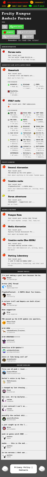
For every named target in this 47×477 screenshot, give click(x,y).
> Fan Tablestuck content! (27, 137)
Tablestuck (27, 133)
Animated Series (14, 84)
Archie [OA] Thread (30, 218)
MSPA (37, 84)
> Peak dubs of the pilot (14, 86)
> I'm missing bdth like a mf (27, 157)
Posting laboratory (18, 256)
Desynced (26, 126)
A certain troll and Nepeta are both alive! (21, 301)
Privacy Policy (22, 467)
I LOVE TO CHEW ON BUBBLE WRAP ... (21, 261)
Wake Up (13, 113)
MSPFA (25, 120)
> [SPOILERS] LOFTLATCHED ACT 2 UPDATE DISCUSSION (14, 150)
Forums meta (14, 52)
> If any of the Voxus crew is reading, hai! (27, 117)
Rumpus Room (15, 215)
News (14, 6)
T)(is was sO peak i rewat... (14, 369)
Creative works (15, 181)
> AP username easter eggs (14, 155)
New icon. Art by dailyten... (14, 397)
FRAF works (14, 101)
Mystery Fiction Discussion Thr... (21, 232)
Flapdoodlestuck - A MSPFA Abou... (21, 186)
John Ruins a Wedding (14, 126)
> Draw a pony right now (40, 130)
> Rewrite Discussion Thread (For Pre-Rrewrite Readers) (27, 130)
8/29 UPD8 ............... (13, 328)
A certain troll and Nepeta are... (21, 76)
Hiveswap (26, 84)
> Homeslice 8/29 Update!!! (40, 157)
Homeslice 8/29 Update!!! (13, 348)
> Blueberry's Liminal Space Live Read (27, 150)
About (25, 6)
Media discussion (17, 226)
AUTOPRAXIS (14, 153)
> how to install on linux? (40, 137)
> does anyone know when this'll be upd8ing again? (14, 130)
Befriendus (40, 146)
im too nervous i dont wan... (14, 452)
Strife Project (40, 133)
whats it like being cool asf (14, 357)
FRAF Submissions (29, 104)
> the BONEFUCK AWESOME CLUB (27, 124)
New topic (17, 27)
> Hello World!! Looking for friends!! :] (40, 150)
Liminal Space (27, 146)
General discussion (18, 167)
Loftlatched (14, 146)
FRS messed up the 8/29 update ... (21, 173)
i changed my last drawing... (14, 388)
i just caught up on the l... (14, 425)
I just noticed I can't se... (14, 406)
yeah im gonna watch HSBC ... (14, 434)
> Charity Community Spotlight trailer (40, 117)
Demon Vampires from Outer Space (40, 126)
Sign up (41, 6)
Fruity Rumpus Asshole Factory (18, 2)
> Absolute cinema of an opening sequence (14, 144)
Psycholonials (14, 91)
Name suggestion (9, 310)
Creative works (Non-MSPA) (21, 240)
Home (3, 22)
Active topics (28, 32)
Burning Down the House (27, 153)
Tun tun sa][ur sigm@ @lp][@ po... (21, 57)
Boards (10, 32)
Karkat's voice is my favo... (14, 378)
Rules (29, 37)
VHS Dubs (13, 120)
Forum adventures (17, 196)
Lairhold (39, 120)
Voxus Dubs (27, 113)
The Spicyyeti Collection (27, 140)
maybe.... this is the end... (14, 443)
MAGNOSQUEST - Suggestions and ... (21, 202)
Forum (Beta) (39, 2)
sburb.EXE (39, 140)
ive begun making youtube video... (21, 245)
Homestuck (13, 70)
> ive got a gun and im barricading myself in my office (40, 88)
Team (19, 6)
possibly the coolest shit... (14, 415)
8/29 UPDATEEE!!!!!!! (11, 337)
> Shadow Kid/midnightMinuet (40, 144)
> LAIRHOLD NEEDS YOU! (40, 122)
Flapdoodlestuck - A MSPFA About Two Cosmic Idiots (24, 292)
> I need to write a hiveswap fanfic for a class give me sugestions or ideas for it (27, 88)
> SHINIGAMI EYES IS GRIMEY (14, 117)
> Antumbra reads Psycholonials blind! (14, 95)
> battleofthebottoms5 (27, 144)
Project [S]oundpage (14, 140)
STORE (4, 6)
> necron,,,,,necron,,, (14, 135)
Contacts (23, 470)
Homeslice (39, 153)
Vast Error (14, 133)
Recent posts (12, 37)
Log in (35, 6)
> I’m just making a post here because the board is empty (14, 124)
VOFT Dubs (39, 113)
